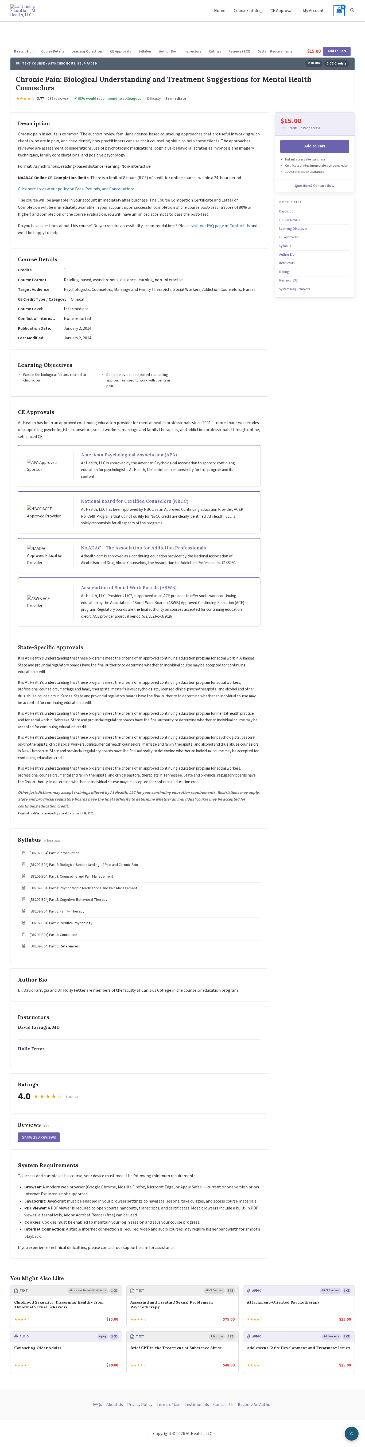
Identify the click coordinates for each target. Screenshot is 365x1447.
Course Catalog (248, 11)
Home (219, 11)
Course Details (52, 51)
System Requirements (275, 51)
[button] (352, 10)
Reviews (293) (239, 51)
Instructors (192, 51)
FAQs (97, 1405)
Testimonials (197, 1405)
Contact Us (240, 226)
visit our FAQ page (207, 226)
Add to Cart (337, 51)
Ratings (215, 51)
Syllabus (145, 51)
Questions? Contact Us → (315, 185)
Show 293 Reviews (39, 1137)
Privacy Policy (139, 1405)
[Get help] (352, 1434)
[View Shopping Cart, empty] (339, 10)
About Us (114, 1405)
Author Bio (167, 51)
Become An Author (255, 1405)
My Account (313, 11)
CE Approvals (282, 11)
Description (24, 51)
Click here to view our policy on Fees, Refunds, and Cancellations (76, 189)
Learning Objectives (87, 51)
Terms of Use (168, 1405)
